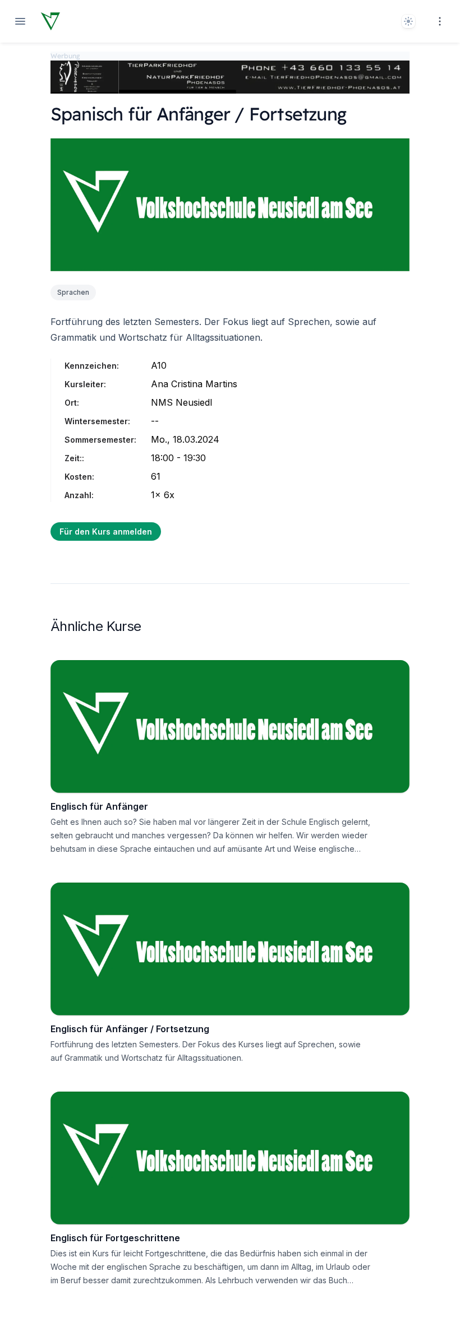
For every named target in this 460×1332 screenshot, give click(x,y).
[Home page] (50, 21)
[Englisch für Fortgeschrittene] (230, 1158)
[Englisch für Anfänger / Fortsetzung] (230, 949)
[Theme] (408, 21)
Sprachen (73, 292)
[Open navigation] (20, 21)
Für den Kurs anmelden (105, 531)
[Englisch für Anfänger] (230, 726)
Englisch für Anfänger (99, 806)
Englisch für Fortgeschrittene (115, 1237)
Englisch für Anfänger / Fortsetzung (129, 1028)
